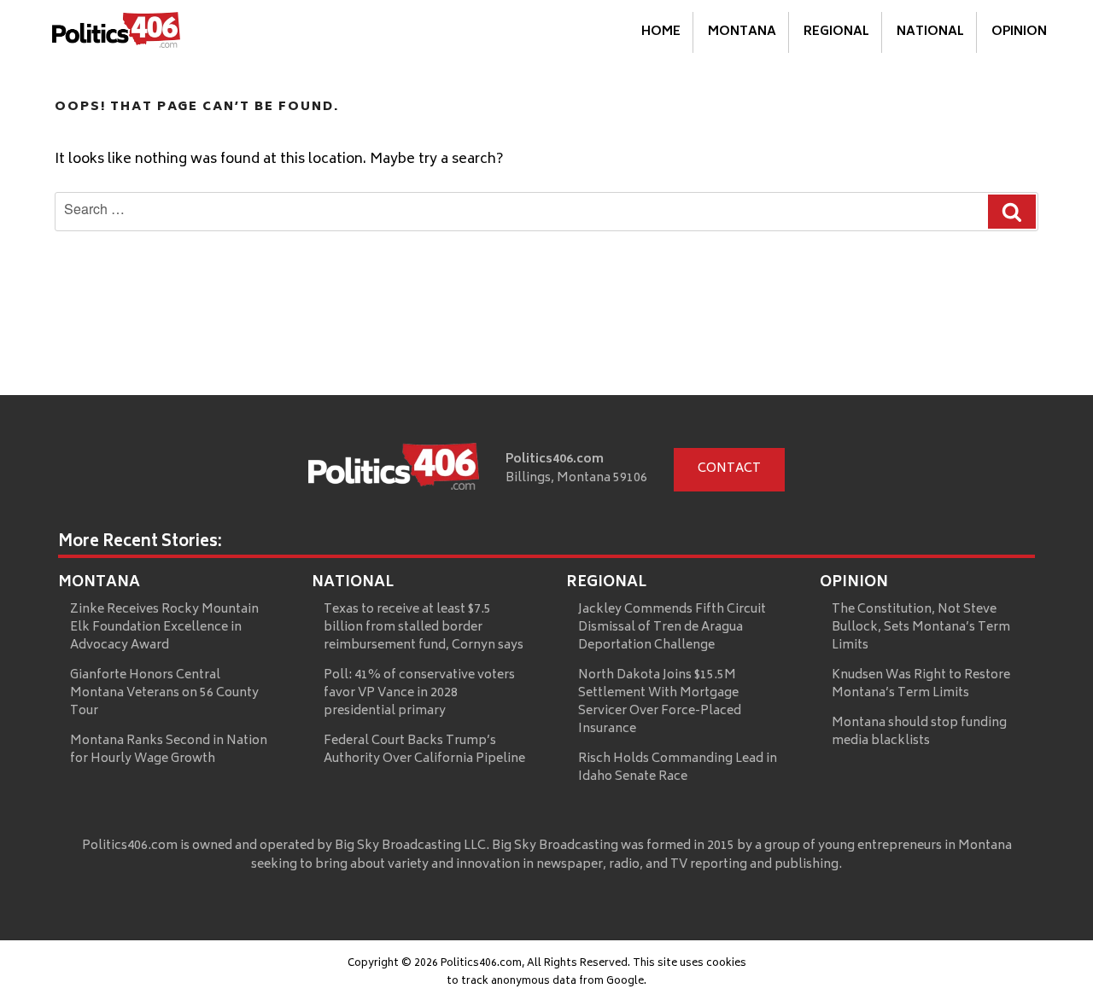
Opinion (1019, 32)
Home (661, 32)
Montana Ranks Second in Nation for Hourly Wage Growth (168, 750)
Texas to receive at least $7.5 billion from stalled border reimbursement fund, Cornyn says (423, 627)
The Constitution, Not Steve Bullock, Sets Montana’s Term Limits (921, 627)
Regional (836, 32)
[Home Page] (116, 33)
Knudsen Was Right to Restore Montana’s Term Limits (921, 684)
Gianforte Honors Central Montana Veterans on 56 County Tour (164, 693)
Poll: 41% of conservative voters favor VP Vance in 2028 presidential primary (419, 693)
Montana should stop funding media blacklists (919, 732)
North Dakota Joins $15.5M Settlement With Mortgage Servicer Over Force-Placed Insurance (659, 702)
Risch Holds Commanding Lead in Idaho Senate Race (677, 768)
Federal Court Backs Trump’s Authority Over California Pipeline (424, 750)
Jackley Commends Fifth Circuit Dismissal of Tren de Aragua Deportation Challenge (672, 627)
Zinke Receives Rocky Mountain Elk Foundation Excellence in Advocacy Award (164, 627)
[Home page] (393, 470)
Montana (742, 32)
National (930, 32)
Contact (729, 469)
